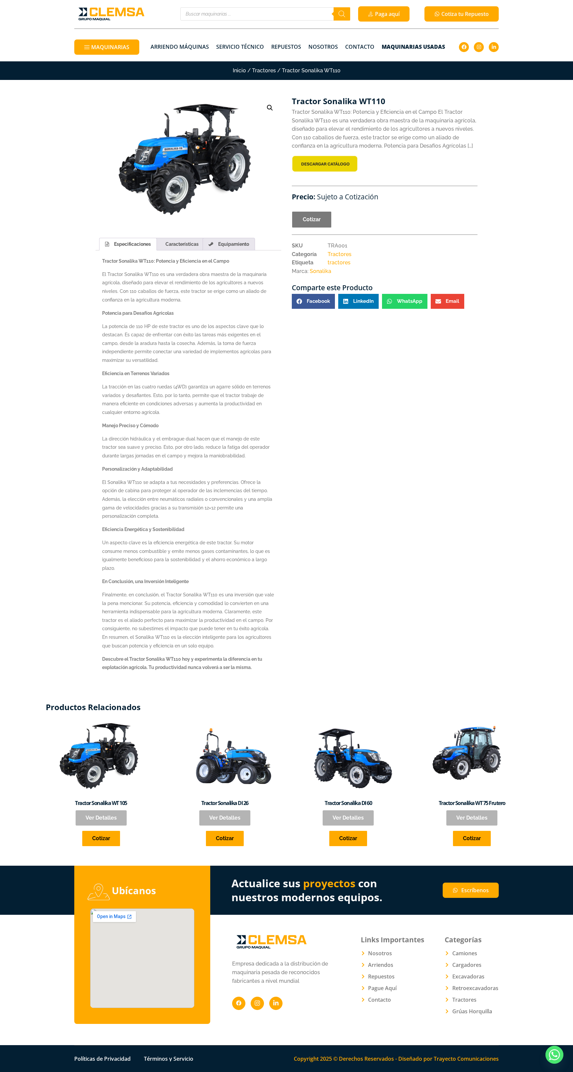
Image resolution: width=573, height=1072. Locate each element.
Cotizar (312, 219)
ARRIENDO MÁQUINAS (180, 46)
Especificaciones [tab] (132, 244)
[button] (270, 108)
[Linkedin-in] (494, 47)
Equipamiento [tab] (233, 244)
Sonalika (320, 271)
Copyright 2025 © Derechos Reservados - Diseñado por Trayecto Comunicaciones (396, 1058)
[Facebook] (464, 47)
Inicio (239, 70)
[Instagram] (479, 47)
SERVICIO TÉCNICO (240, 46)
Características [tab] (182, 244)
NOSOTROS (323, 46)
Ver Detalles (101, 818)
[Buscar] (342, 14)
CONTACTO (359, 46)
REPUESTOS (286, 46)
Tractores (264, 70)
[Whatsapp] (554, 1055)
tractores (339, 262)
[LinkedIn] (276, 1003)
